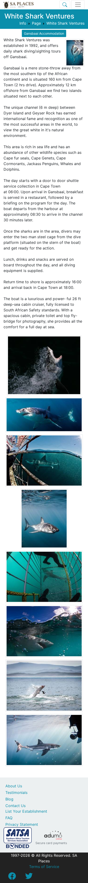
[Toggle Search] (64, 4)
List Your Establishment (26, 811)
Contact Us (15, 805)
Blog (9, 799)
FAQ (8, 817)
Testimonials (16, 792)
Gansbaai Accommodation (44, 33)
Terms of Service (44, 866)
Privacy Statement (21, 824)
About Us (13, 786)
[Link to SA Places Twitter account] (29, 877)
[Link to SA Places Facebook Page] (12, 877)
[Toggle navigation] (77, 4)
